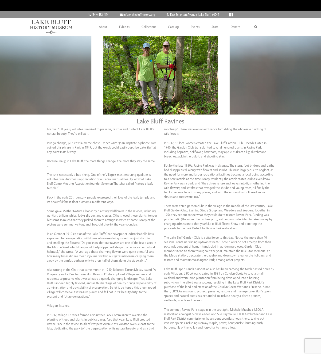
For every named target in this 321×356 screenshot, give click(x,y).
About (103, 27)
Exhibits (124, 27)
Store (215, 27)
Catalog (173, 27)
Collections (148, 27)
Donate (235, 27)
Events (195, 27)
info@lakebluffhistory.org (139, 14)
